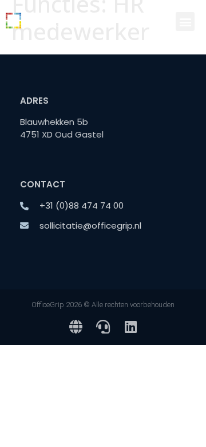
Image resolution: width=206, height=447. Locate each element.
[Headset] (103, 327)
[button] (185, 21)
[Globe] (75, 327)
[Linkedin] (130, 327)
